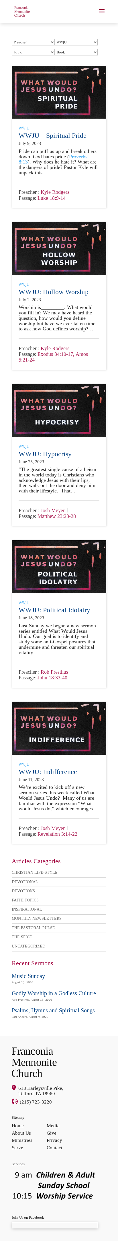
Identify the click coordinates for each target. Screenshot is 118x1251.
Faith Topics (25, 900)
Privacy (54, 1140)
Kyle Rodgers (55, 192)
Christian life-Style (35, 872)
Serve (17, 1147)
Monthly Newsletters (37, 918)
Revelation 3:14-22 (57, 834)
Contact (54, 1147)
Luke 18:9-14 (52, 198)
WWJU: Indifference (49, 771)
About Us (21, 1133)
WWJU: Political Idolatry (54, 610)
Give (51, 1133)
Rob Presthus (54, 672)
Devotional (25, 882)
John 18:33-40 (52, 678)
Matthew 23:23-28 (57, 516)
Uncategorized (28, 946)
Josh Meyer (53, 510)
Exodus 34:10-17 (55, 354)
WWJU (24, 128)
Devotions (23, 891)
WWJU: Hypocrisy (46, 454)
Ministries (22, 1140)
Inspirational (27, 909)
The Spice (22, 937)
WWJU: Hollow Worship (53, 292)
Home (18, 1125)
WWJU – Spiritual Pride (52, 135)
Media (53, 1125)
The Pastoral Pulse (33, 928)
